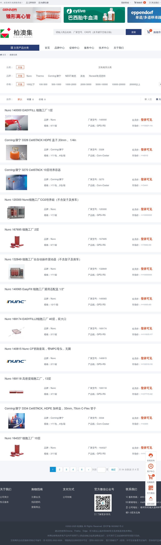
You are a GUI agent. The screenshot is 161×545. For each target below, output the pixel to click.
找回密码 (35, 501)
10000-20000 (118, 84)
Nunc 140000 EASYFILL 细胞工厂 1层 (29, 110)
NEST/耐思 (70, 75)
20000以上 (135, 84)
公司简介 (4, 496)
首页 (47, 47)
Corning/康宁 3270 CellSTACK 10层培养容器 (33, 170)
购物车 (139, 2)
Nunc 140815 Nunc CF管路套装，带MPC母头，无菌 (38, 348)
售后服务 (4, 501)
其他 (82, 75)
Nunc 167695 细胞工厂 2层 (22, 229)
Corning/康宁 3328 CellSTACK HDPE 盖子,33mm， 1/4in (40, 140)
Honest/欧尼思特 (97, 75)
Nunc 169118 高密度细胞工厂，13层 (28, 378)
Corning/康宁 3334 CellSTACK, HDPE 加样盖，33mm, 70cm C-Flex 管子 (50, 408)
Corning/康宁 (54, 75)
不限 (20, 67)
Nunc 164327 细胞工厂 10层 (22, 438)
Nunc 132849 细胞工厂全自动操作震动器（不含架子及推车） (43, 259)
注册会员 (35, 496)
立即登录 (31, 2)
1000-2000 (70, 84)
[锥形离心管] (30, 15)
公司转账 (67, 496)
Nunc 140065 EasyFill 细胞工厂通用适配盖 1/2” (34, 289)
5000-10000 (102, 84)
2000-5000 (85, 84)
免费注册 (44, 2)
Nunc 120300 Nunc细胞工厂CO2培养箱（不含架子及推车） (42, 199)
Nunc (29, 75)
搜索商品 (35, 506)
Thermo (40, 75)
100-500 (43, 84)
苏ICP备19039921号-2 (113, 526)
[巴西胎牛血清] (94, 15)
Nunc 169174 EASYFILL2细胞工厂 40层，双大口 (35, 319)
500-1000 (56, 84)
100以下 (31, 84)
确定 (113, 469)
